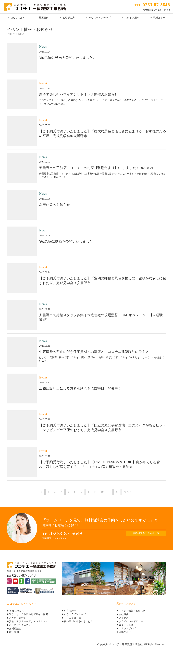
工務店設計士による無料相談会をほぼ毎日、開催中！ (80, 388)
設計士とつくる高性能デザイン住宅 (28, 614)
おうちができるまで (20, 625)
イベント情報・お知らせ (132, 611)
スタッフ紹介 (126, 625)
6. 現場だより (158, 17)
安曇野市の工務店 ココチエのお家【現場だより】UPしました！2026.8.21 (96, 168)
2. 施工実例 (42, 17)
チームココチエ (72, 618)
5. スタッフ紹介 (130, 17)
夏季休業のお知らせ (54, 204)
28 (117, 491)
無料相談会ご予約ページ (146, 533)
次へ (126, 491)
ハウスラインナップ (75, 614)
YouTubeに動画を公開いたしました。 (67, 57)
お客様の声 (70, 611)
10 (102, 491)
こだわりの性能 (17, 618)
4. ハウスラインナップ (98, 17)
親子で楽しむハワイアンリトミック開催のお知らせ (78, 94)
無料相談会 (15, 628)
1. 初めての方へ (16, 17)
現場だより (125, 632)
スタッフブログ (127, 628)
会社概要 (123, 614)
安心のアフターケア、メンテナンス (28, 621)
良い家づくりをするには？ (78, 621)
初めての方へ (16, 611)
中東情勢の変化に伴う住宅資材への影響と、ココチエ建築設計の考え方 (94, 351)
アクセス (123, 618)
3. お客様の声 (67, 17)
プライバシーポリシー (131, 621)
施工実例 (14, 632)
